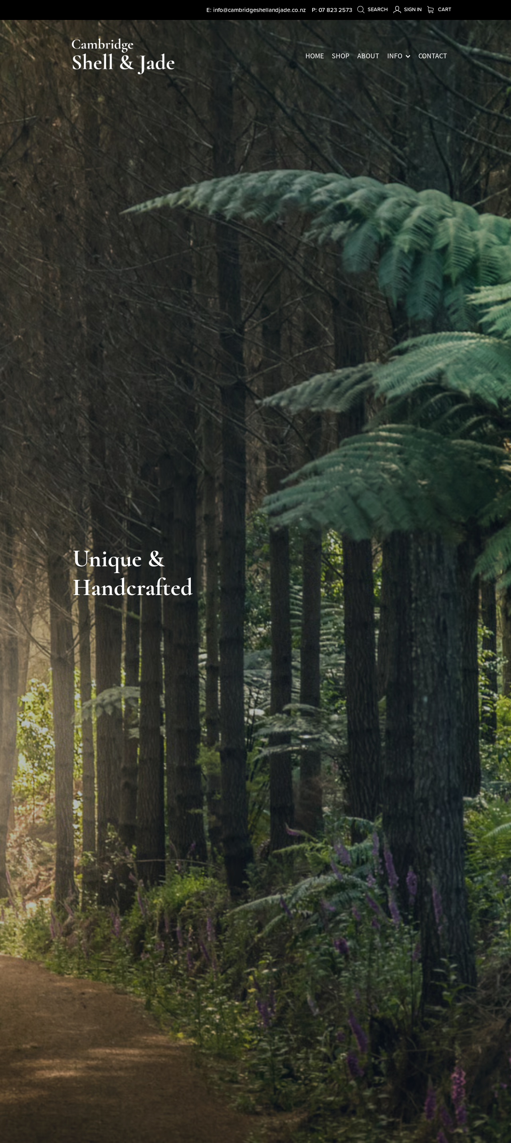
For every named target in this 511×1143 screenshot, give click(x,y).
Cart (444, 9)
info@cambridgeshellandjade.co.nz (259, 10)
